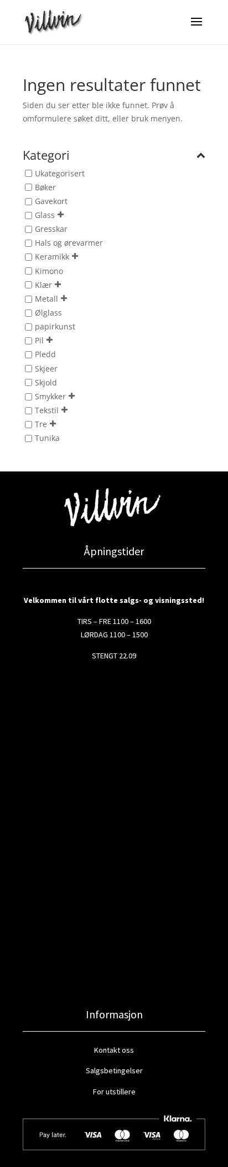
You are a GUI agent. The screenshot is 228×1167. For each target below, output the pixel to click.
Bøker (45, 187)
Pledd (45, 354)
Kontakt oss (114, 1050)
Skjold (46, 382)
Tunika (47, 438)
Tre (41, 424)
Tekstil (47, 410)
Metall (46, 298)
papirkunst (55, 326)
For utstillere (114, 1092)
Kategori (46, 156)
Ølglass (48, 312)
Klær (43, 285)
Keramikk (52, 257)
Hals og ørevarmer (69, 243)
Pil (39, 341)
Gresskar (51, 229)
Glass (45, 215)
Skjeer (46, 368)
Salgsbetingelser (114, 1070)
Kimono (49, 271)
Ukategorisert (60, 173)
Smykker (50, 396)
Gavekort (51, 201)
